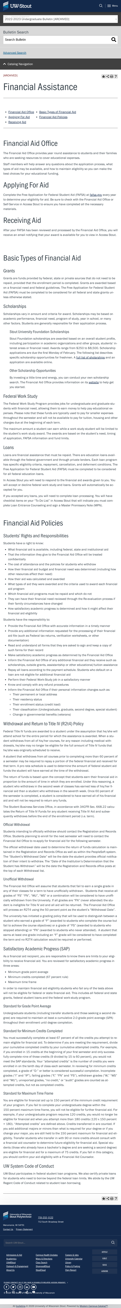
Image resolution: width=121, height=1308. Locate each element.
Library (68, 1262)
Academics (11, 1258)
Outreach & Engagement (20, 16)
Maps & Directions (44, 1258)
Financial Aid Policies (53, 117)
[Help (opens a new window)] (116, 76)
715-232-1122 (45, 1217)
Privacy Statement (24, 1229)
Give (105, 1265)
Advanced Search (14, 53)
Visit (104, 1258)
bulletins (20, 1306)
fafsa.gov (96, 195)
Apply (105, 1252)
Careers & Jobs (72, 1255)
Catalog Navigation (20, 64)
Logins (104, 1271)
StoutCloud (41, 1270)
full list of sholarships (90, 357)
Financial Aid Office (21, 112)
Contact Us (8, 1229)
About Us (10, 1270)
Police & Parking (72, 1266)
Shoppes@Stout (43, 1266)
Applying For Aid (19, 117)
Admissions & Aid (14, 1255)
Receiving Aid (17, 122)
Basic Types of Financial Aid (57, 112)
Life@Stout (11, 1262)
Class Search (41, 1262)
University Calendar (73, 1258)
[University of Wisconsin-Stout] (17, 1216)
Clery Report (70, 1270)
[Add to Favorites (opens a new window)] (103, 76)
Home (5, 16)
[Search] (101, 5)
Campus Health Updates (47, 1255)
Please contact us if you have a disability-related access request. (35, 1282)
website (94, 382)
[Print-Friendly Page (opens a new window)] (111, 76)
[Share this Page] (107, 76)
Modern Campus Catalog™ (94, 1306)
